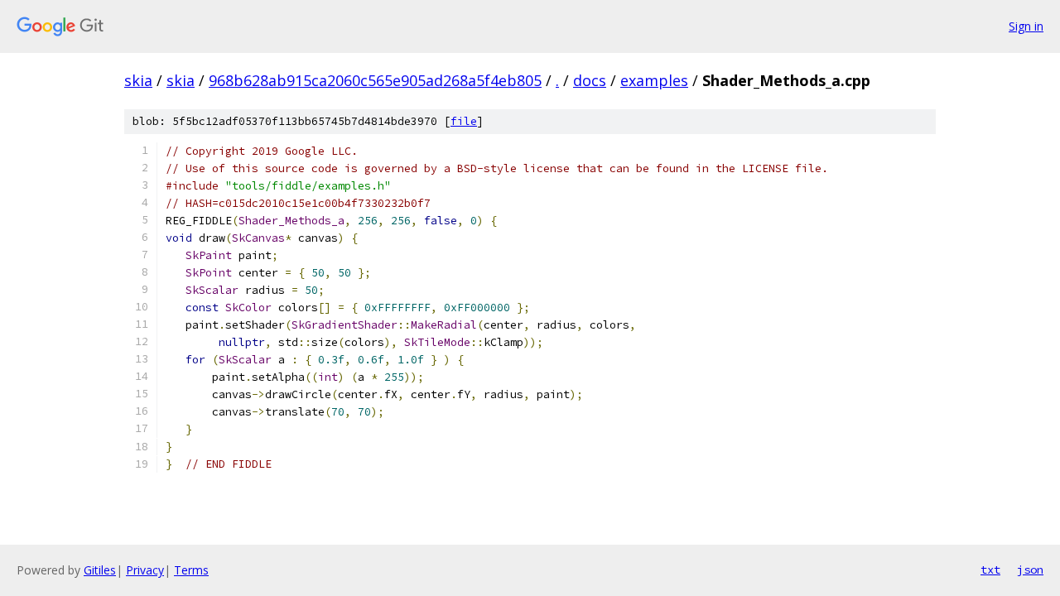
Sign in (1026, 26)
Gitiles (100, 570)
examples (654, 80)
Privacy (145, 570)
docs (589, 80)
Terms (191, 570)
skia (138, 80)
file (463, 121)
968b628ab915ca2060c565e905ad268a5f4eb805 (375, 80)
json (1030, 569)
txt (990, 569)
